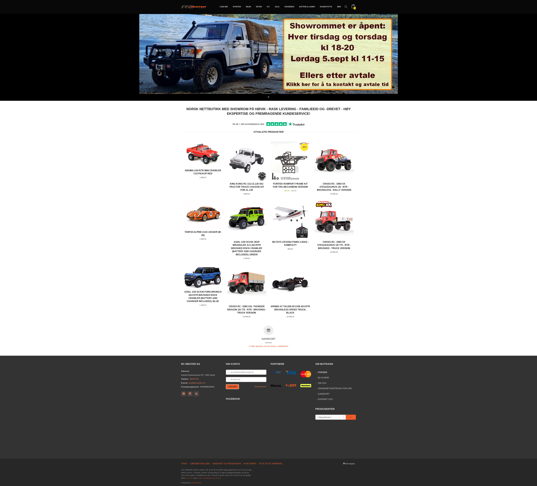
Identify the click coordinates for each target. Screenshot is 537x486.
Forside (322, 372)
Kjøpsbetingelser (200, 463)
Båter (259, 7)
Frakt (184, 463)
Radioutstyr (326, 7)
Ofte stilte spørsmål (271, 463)
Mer (339, 7)
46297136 (194, 379)
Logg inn (224, 7)
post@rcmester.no (197, 383)
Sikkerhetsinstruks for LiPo (335, 388)
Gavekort (323, 394)
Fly (268, 7)
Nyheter (237, 7)
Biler (248, 7)
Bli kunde (323, 377)
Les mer (189, 478)
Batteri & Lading (307, 7)
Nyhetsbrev (249, 463)
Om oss (322, 383)
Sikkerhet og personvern (226, 463)
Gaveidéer (289, 7)
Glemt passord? (260, 387)
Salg (277, 7)
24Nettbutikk (196, 483)
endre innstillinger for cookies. (209, 478)
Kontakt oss (325, 399)
